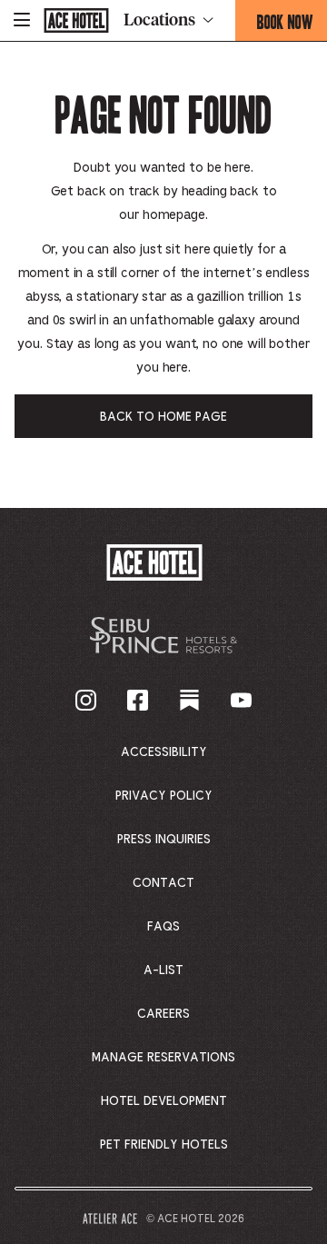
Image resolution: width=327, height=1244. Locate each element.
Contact (163, 883)
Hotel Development (164, 1101)
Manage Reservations (163, 1057)
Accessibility (164, 752)
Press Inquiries (164, 839)
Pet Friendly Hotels (164, 1145)
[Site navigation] (22, 20)
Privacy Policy (164, 796)
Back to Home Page (163, 417)
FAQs (163, 927)
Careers (163, 1014)
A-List (163, 970)
